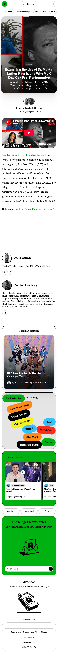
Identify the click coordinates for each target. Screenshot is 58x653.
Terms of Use (16, 632)
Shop (47, 511)
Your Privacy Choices (39, 632)
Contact (11, 511)
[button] (29, 4)
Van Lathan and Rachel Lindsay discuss (23, 155)
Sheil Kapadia (21, 382)
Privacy (26, 632)
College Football (18, 486)
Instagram (27, 642)
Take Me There (29, 619)
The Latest (8, 11)
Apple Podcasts (33, 209)
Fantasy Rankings (23, 11)
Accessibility (29, 637)
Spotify (19, 209)
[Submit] (51, 569)
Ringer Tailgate (12, 496)
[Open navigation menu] (53, 4)
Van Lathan (23, 108)
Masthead (29, 511)
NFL (44, 11)
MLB (53, 11)
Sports (29, 64)
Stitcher (49, 209)
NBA (37, 11)
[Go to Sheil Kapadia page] (9, 383)
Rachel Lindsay (35, 108)
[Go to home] (4, 4)
